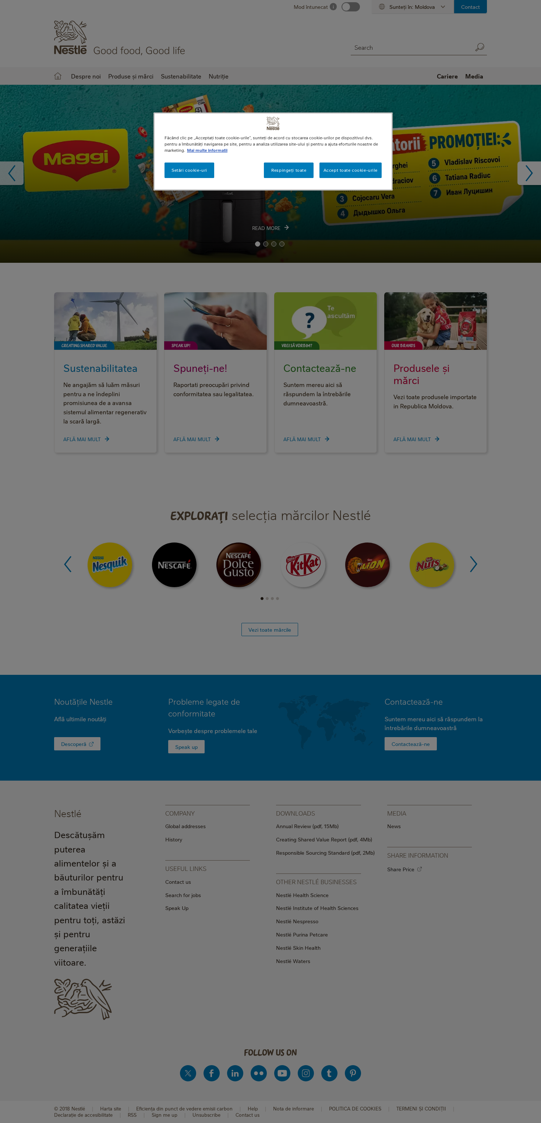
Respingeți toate (288, 170)
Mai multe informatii (207, 150)
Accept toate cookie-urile (350, 170)
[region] (273, 151)
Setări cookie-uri (189, 170)
